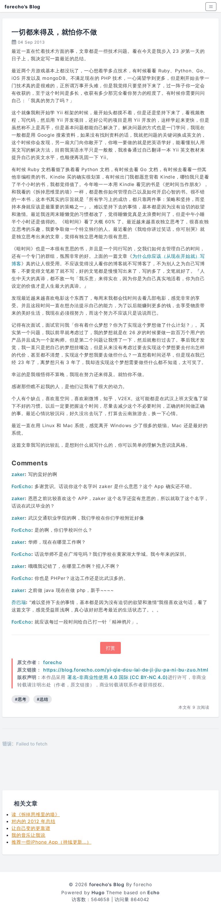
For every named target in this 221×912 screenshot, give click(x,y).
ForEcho (21, 486)
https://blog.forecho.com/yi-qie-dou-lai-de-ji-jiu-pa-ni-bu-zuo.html (125, 670)
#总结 (42, 699)
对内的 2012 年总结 (34, 821)
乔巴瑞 (19, 602)
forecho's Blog (22, 6)
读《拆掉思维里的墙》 (36, 814)
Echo (153, 892)
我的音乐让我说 (28, 835)
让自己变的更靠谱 (31, 828)
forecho (52, 662)
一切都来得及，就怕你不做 (54, 32)
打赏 (110, 648)
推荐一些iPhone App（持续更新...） (51, 842)
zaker (18, 474)
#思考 (20, 699)
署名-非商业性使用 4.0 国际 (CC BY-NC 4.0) (117, 677)
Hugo (98, 892)
